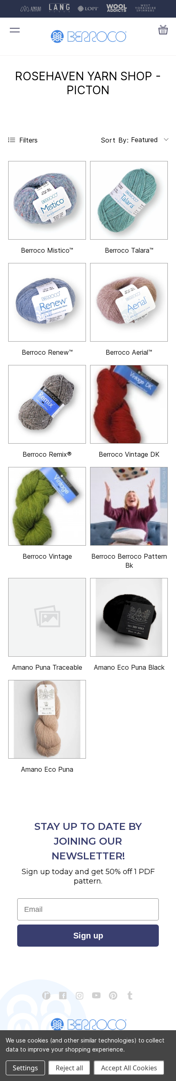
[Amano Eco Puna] (47, 719)
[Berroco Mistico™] (47, 200)
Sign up (88, 935)
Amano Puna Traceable (47, 667)
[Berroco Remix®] (47, 404)
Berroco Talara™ (129, 250)
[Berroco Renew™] (47, 302)
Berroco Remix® (47, 454)
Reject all (69, 1067)
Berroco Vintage (47, 556)
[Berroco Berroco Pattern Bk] (128, 506)
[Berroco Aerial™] (128, 302)
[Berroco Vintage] (47, 506)
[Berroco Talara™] (128, 200)
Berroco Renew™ (47, 352)
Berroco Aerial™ (129, 352)
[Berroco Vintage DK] (128, 404)
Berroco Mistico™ (47, 250)
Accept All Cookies (129, 1067)
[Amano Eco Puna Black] (128, 617)
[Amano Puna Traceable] (47, 617)
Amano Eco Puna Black (129, 667)
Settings (25, 1067)
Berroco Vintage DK (129, 454)
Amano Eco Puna (47, 769)
